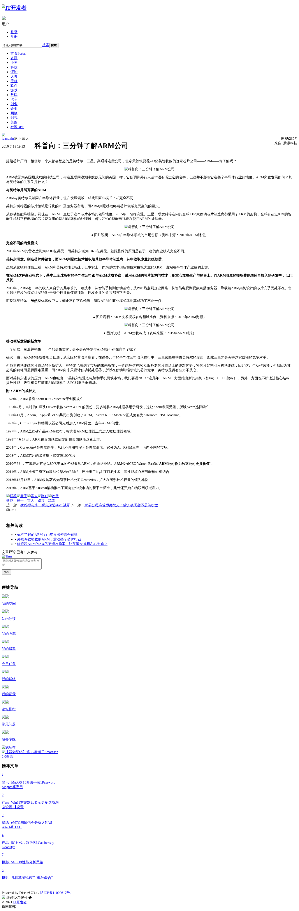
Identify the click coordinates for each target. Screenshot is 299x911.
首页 (18, 53)
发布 (6, 572)
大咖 (14, 76)
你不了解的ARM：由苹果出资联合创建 (47, 534)
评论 (14, 72)
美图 (14, 122)
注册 (14, 36)
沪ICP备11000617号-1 (56, 893)
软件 (14, 85)
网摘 (14, 113)
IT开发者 (20, 902)
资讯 (14, 58)
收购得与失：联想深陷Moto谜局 (44, 505)
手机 (14, 81)
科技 (14, 67)
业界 (14, 62)
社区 (17, 127)
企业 (14, 108)
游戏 (14, 90)
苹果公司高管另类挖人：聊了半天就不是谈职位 (121, 505)
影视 (14, 118)
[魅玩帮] (9, 747)
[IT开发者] (14, 8)
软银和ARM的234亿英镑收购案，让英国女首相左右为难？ (62, 544)
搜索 (45, 45)
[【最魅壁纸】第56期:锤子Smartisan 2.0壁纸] (32, 756)
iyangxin (8, 138)
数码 (14, 95)
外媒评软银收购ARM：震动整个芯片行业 (49, 539)
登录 (14, 32)
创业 (14, 104)
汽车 (14, 99)
